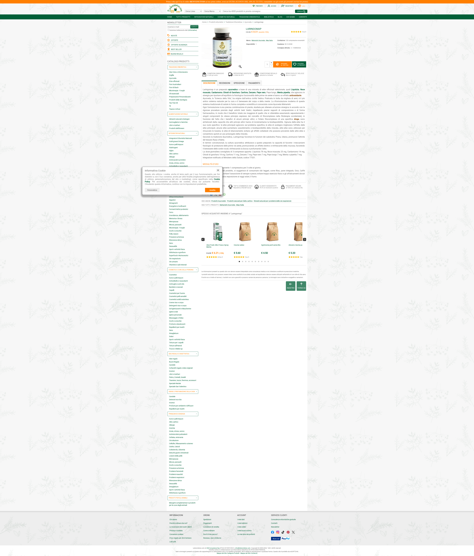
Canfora (244, 92)
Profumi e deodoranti (177, 324)
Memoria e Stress (175, 218)
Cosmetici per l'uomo (177, 293)
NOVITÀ (173, 36)
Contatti (274, 523)
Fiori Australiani (175, 84)
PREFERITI (259, 6)
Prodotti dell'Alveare (176, 128)
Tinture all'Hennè (175, 346)
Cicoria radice (239, 245)
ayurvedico (233, 89)
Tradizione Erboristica (234, 22)
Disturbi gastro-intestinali (178, 453)
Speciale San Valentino (177, 386)
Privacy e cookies (176, 531)
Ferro (171, 212)
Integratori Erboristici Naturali (180, 138)
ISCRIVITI (194, 27)
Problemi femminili (176, 471)
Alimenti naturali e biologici (179, 119)
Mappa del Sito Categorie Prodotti (228, 553)
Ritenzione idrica (175, 240)
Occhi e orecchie (175, 231)
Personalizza (152, 190)
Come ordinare (209, 531)
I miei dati (241, 519)
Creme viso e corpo (176, 302)
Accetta (212, 190)
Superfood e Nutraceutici (178, 255)
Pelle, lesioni (173, 234)
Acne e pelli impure (176, 144)
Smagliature (173, 333)
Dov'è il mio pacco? (210, 534)
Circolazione (173, 440)
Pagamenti (207, 523)
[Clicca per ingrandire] (221, 67)
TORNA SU (301, 288)
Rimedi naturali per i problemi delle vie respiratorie (272, 201)
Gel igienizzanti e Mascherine (180, 309)
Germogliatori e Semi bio (178, 122)
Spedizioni (207, 519)
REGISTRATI (289, 6)
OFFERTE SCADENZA (178, 45)
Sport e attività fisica (177, 249)
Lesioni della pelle (175, 456)
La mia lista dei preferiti (246, 534)
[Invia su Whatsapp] (224, 194)
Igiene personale (175, 315)
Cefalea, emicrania (176, 437)
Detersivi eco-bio (175, 400)
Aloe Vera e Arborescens (178, 72)
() (303, 6)
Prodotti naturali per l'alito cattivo (240, 201)
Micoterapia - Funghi (177, 91)
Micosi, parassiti (175, 225)
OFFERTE (174, 40)
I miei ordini (241, 527)
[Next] (304, 239)
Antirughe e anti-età (176, 284)
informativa (192, 30)
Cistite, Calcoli (174, 447)
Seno (171, 243)
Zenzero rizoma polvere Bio (299, 245)
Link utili (172, 542)
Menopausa (173, 222)
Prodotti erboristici (216, 22)
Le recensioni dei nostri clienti (180, 527)
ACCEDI (273, 6)
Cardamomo (216, 92)
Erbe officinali (174, 81)
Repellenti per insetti (176, 327)
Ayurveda (172, 78)
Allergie (172, 157)
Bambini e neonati (176, 287)
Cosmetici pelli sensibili (177, 296)
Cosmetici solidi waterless (179, 299)
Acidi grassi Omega (176, 141)
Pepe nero (261, 92)
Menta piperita (283, 92)
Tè (170, 106)
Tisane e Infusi (174, 109)
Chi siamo (173, 519)
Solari (171, 336)
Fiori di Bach (173, 87)
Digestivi (172, 200)
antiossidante (295, 95)
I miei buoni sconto (244, 531)
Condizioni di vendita (211, 527)
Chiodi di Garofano (231, 92)
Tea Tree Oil (173, 103)
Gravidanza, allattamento (179, 215)
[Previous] (203, 239)
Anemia (172, 428)
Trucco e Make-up (176, 349)
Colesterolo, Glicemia (177, 450)
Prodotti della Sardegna (178, 100)
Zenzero (252, 92)
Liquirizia (295, 89)
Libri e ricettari (174, 125)
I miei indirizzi (242, 523)
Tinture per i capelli (176, 343)
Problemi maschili (176, 474)
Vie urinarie (173, 262)
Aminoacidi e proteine (177, 160)
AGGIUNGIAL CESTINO (284, 64)
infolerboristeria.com (242, 548)
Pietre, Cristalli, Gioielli (177, 377)
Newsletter (275, 527)
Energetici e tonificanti (177, 206)
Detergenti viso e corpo (178, 306)
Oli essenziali (174, 94)
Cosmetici (173, 275)
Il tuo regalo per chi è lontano (180, 538)
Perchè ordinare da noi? (178, 523)
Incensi (172, 371)
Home (204, 22)
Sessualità (173, 246)
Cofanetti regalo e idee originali (181, 368)
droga (296, 119)
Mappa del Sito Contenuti (248, 553)
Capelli (171, 290)
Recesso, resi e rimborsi (212, 538)
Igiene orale (173, 312)
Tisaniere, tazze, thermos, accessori (182, 380)
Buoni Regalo (174, 362)
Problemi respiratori (176, 477)
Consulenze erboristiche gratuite (283, 519)
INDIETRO (291, 288)
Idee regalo (173, 359)
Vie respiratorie (175, 259)
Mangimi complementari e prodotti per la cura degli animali (182, 504)
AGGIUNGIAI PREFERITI (301, 64)
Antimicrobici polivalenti (178, 434)
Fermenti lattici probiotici (178, 209)
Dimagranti (173, 203)
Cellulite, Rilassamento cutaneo (181, 443)
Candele (172, 365)
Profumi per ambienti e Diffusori (181, 406)
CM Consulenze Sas (213, 548)
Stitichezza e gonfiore (177, 252)
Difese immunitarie (176, 197)
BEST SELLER (176, 49)
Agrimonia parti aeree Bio (270, 245)
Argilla (171, 75)
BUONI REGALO (176, 54)
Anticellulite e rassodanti (178, 166)
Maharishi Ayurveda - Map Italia (262, 40)
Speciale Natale (175, 383)
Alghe (171, 151)
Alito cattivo (173, 154)
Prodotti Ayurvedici (218, 201)
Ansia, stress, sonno (176, 163)
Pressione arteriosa (176, 237)
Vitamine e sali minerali (178, 265)
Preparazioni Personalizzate (180, 97)
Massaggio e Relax (176, 318)
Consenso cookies (176, 534)
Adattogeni (173, 148)
